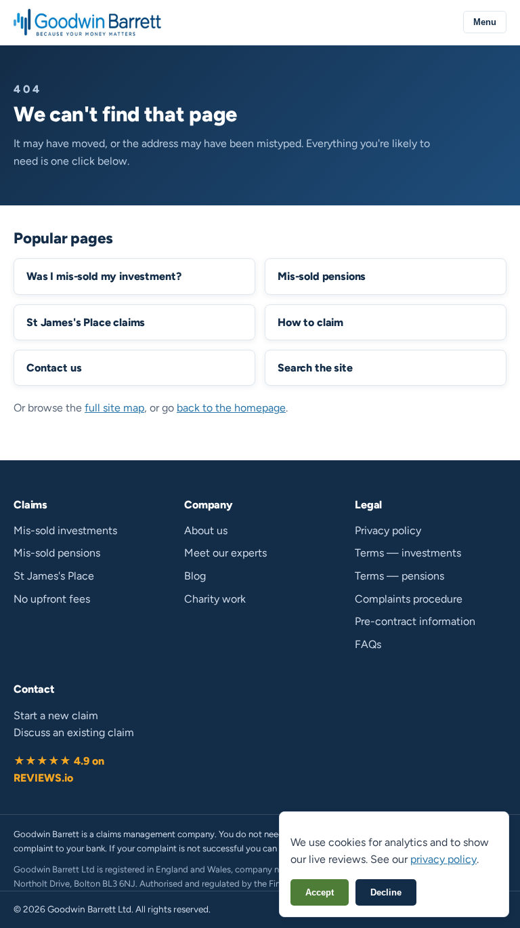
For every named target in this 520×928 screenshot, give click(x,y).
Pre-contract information (415, 621)
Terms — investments (408, 552)
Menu (484, 22)
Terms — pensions (399, 575)
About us (206, 530)
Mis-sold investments (65, 530)
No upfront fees (52, 598)
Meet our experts (225, 552)
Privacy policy (388, 530)
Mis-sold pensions (57, 552)
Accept (319, 892)
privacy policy (443, 859)
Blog (195, 575)
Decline (386, 892)
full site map (114, 407)
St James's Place (54, 575)
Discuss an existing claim (74, 732)
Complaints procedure (408, 598)
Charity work (215, 598)
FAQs (368, 644)
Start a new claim (56, 715)
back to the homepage (231, 407)
